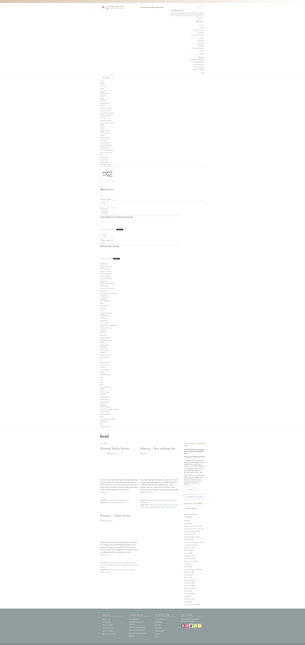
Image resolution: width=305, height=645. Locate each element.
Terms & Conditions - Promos (109, 409)
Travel (186, 596)
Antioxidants (104, 318)
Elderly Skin (103, 291)
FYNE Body (103, 140)
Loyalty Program (159, 631)
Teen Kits (103, 367)
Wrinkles (186, 601)
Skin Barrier (187, 574)
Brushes (102, 352)
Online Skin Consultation (107, 419)
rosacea (172, 507)
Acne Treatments (199, 67)
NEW (101, 155)
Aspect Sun (103, 96)
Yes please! (189, 489)
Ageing (186, 523)
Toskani (102, 128)
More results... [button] (200, 21)
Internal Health (104, 411)
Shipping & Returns (134, 619)
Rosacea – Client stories (115, 515)
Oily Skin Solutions (106, 273)
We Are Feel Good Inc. (107, 150)
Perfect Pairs (104, 157)
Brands (102, 83)
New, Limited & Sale (106, 152)
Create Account (199, 30)
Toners (102, 310)
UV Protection (188, 599)
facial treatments (149, 507)
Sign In (202, 27)
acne (110, 569)
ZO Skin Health (104, 130)
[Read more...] (104, 492)
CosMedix (103, 100)
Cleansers (103, 308)
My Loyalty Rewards (197, 35)
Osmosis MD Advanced (107, 113)
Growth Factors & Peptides (108, 325)
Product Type (104, 296)
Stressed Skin (144, 502)
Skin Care (103, 86)
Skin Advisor (187, 572)
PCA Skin (103, 118)
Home (102, 81)
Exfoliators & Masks (106, 313)
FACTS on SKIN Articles (108, 634)
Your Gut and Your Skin (190, 604)
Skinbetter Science (105, 120)
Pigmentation (188, 556)
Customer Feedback (107, 631)
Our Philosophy (106, 622)
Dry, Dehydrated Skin (129, 562)
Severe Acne (104, 281)
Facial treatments (113, 500)
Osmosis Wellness (105, 115)
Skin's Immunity (188, 580)
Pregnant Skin (104, 286)
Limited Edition (104, 162)
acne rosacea (153, 504)
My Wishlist (158, 628)
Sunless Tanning (105, 355)
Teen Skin (187, 591)
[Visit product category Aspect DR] (107, 168)
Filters (104, 203)
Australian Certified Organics (192, 528)
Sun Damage (188, 585)
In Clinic (102, 389)
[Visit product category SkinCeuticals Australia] (107, 184)
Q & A (185, 564)
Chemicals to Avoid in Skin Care (137, 633)
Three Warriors (104, 147)
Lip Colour (103, 347)
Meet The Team (106, 619)
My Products (200, 43)
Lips (101, 379)
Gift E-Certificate (105, 300)
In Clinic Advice (104, 392)
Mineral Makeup (105, 337)
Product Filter (104, 421)
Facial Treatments (198, 64)
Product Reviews (124, 500)
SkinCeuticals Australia (107, 123)
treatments (124, 569)
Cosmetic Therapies (198, 69)
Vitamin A (131, 569)
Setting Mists (104, 350)
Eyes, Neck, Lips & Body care (192, 542)
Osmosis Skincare (105, 110)
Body (101, 384)
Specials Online (104, 397)
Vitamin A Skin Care (106, 328)
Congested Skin (188, 534)
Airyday (102, 135)
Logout (202, 50)
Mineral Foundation (106, 340)
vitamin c (109, 572)
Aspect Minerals (105, 137)
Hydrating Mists (105, 315)
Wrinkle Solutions (105, 276)
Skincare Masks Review (115, 448)
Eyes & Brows (104, 345)
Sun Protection (104, 323)
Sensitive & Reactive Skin (169, 500)
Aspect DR (103, 91)
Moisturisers (104, 320)
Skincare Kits (104, 160)
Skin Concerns (104, 263)
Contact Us (132, 636)
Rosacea (158, 500)
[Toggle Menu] (201, 7)
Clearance (103, 404)
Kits (101, 360)
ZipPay (157, 637)
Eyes (101, 377)
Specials (102, 394)
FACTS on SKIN (105, 426)
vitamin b (103, 572)
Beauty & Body (104, 132)
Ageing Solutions (105, 268)
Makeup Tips (152, 500)
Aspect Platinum (105, 93)
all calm (160, 504)
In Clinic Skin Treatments (196, 59)
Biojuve (102, 98)
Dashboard (200, 40)
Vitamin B (103, 330)
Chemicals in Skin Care (190, 531)
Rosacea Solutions (106, 271)
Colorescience (167, 504)
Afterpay (157, 634)
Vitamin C (103, 332)
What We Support (107, 625)
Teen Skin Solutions (106, 278)
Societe (102, 125)
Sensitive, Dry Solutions (107, 288)
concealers (174, 504)
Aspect (102, 88)
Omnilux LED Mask (106, 108)
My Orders (201, 32)
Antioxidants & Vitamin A (115, 562)
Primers (102, 342)
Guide (102, 416)
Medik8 (102, 105)
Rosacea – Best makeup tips (157, 448)
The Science (187, 593)
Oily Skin (186, 553)
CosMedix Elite (104, 103)
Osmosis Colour (105, 142)
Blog (101, 424)
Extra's (102, 372)
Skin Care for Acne (106, 266)
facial (122, 502)
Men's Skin (187, 550)
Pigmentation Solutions (107, 283)
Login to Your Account (161, 619)
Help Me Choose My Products (194, 497)
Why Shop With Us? (108, 628)
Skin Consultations (198, 62)
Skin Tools (103, 335)
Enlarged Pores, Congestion (108, 293)
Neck (101, 382)
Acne (185, 520)
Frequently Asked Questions (136, 630)
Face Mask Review (114, 502)
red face (167, 507)
